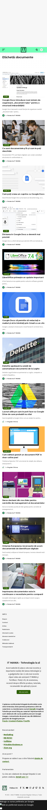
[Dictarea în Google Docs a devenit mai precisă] (23, 219)
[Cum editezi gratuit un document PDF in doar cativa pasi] (23, 439)
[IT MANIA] (23, 50)
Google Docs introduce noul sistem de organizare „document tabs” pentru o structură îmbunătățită (21, 103)
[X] (23, 788)
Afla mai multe (23, 692)
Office (6, 145)
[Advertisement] (23, 23)
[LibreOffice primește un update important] (23, 262)
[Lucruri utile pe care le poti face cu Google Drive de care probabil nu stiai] (23, 396)
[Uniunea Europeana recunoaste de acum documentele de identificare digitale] (23, 530)
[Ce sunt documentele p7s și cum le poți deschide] (23, 133)
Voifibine (8, 741)
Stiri (6, 96)
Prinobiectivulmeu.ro (13, 744)
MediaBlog (8, 734)
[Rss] (43, 788)
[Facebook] (20, 788)
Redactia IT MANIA (13, 115)
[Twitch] (36, 788)
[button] (4, 50)
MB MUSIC (8, 738)
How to (7, 190)
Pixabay (19, 721)
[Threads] (39, 788)
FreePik (26, 721)
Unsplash (12, 721)
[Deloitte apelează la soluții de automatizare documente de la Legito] (23, 350)
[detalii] (32, 709)
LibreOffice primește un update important (23, 277)
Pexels (5, 721)
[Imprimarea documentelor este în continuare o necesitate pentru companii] (23, 576)
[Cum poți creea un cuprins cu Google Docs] (23, 178)
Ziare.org (8, 748)
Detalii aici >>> (22, 777)
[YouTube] (27, 788)
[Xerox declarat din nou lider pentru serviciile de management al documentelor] (23, 484)
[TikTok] (33, 788)
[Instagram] (30, 788)
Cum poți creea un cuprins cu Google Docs (23, 194)
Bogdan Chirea (12, 422)
